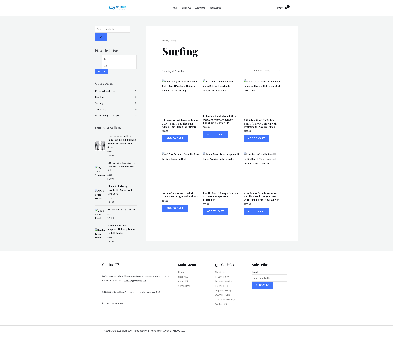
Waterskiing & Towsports (108, 115)
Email (256, 272)
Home (174, 7)
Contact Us (215, 7)
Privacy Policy (222, 276)
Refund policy (222, 285)
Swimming (100, 109)
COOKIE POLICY (223, 294)
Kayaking (100, 97)
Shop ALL (186, 7)
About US (200, 7)
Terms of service (223, 281)
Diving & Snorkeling (105, 90)
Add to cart (175, 138)
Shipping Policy (223, 290)
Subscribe (262, 285)
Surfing (99, 103)
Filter (101, 71)
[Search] (101, 37)
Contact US (221, 304)
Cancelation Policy (225, 299)
